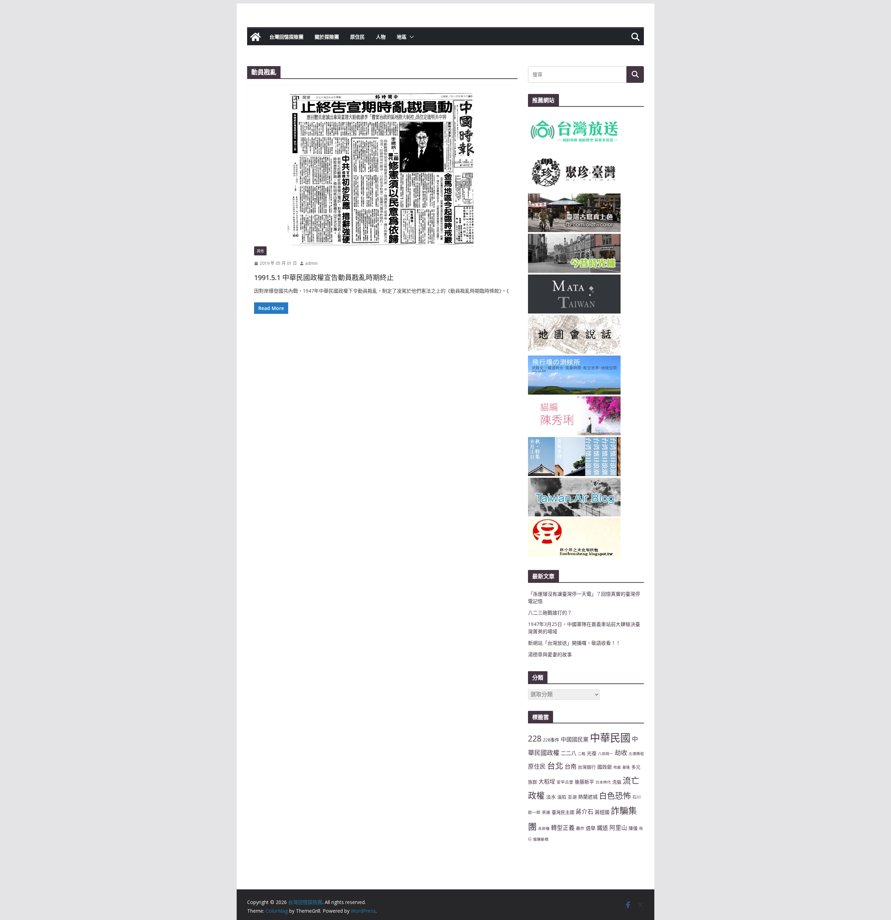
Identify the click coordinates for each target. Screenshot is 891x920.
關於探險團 (327, 36)
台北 (555, 765)
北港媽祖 (636, 753)
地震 (617, 767)
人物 (381, 36)
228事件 (551, 740)
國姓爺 (604, 766)
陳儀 (633, 828)
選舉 (591, 828)
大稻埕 (546, 781)
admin (311, 263)
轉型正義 (563, 828)
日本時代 (603, 782)
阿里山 (618, 828)
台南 (570, 766)
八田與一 (605, 753)
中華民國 (610, 738)
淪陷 (561, 797)
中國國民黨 (575, 739)
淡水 (551, 796)
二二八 (568, 753)
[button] (410, 37)
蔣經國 (602, 812)
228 (535, 738)
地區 (402, 36)
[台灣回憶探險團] (255, 37)
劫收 (621, 752)
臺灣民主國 (563, 812)
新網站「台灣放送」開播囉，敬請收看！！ (574, 643)
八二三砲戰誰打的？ (550, 612)
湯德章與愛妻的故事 (550, 654)
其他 (260, 250)
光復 (592, 753)
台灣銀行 (587, 767)
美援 (546, 812)
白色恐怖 (615, 795)
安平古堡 (565, 782)
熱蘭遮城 (588, 796)
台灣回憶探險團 (286, 36)
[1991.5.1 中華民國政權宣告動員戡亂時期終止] (382, 169)
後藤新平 (584, 781)
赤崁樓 (544, 828)
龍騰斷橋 (541, 839)
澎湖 (572, 797)
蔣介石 (584, 812)
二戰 (581, 753)
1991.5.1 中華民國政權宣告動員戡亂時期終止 (324, 277)
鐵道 (602, 828)
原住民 (357, 36)
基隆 (626, 767)
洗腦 (616, 782)
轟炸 (580, 828)
